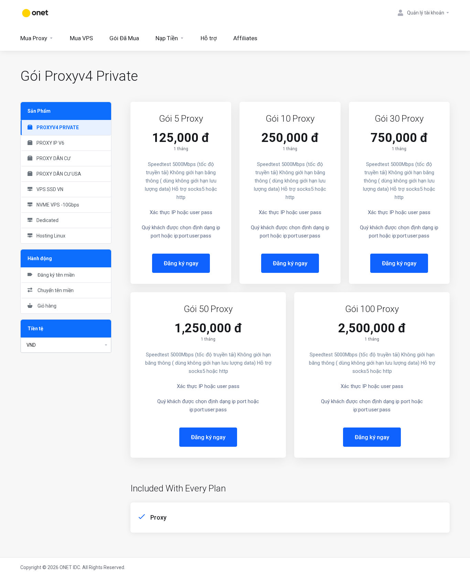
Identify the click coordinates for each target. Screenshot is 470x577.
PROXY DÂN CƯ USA (58, 174)
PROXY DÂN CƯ (53, 158)
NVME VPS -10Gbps (57, 205)
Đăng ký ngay (181, 263)
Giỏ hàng (45, 306)
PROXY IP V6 (49, 143)
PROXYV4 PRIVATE (57, 127)
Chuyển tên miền (54, 290)
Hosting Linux (50, 235)
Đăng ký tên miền (55, 275)
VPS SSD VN (49, 189)
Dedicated (46, 220)
